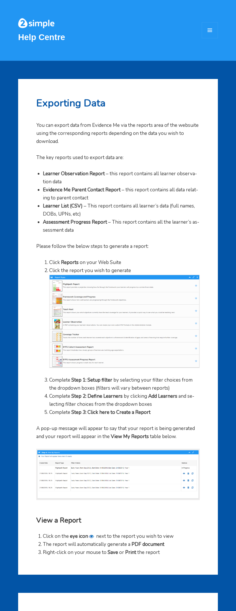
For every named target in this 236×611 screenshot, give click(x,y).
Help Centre (41, 37)
